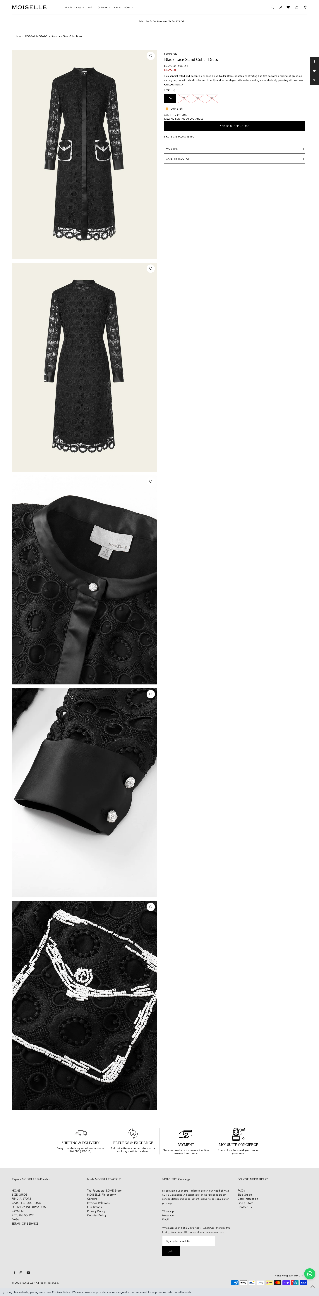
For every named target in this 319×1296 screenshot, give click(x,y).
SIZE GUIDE (20, 1194)
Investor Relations (98, 1203)
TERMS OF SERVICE (25, 1223)
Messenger (168, 1215)
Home (18, 36)
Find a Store (245, 1203)
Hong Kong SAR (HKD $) (289, 1275)
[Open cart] (297, 7)
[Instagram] (21, 1273)
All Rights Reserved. (47, 1283)
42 (211, 98)
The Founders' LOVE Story (104, 1190)
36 (170, 98)
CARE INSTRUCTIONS (26, 1203)
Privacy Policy (96, 1211)
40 (198, 98)
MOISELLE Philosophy (101, 1194)
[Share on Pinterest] (314, 80)
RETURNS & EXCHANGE (133, 1143)
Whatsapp (168, 1211)
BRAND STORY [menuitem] (122, 7)
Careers (92, 1199)
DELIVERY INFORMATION (29, 1207)
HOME (16, 1190)
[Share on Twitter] (314, 71)
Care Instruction (248, 1199)
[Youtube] (28, 1273)
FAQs (15, 1219)
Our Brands (94, 1207)
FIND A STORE (21, 1199)
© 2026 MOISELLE (22, 1283)
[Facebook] (14, 1273)
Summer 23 (170, 54)
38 (184, 98)
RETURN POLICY (23, 1215)
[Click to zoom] (151, 56)
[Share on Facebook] (314, 61)
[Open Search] (272, 7)
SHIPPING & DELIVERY (80, 1143)
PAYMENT (186, 1144)
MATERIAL (172, 149)
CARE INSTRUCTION (178, 159)
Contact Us (245, 1207)
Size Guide (245, 1194)
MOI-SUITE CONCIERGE (238, 1144)
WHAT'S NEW (73, 7)
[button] (234, 115)
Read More (298, 80)
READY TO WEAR (97, 7)
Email (165, 1219)
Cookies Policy (97, 1215)
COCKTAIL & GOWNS (36, 36)
